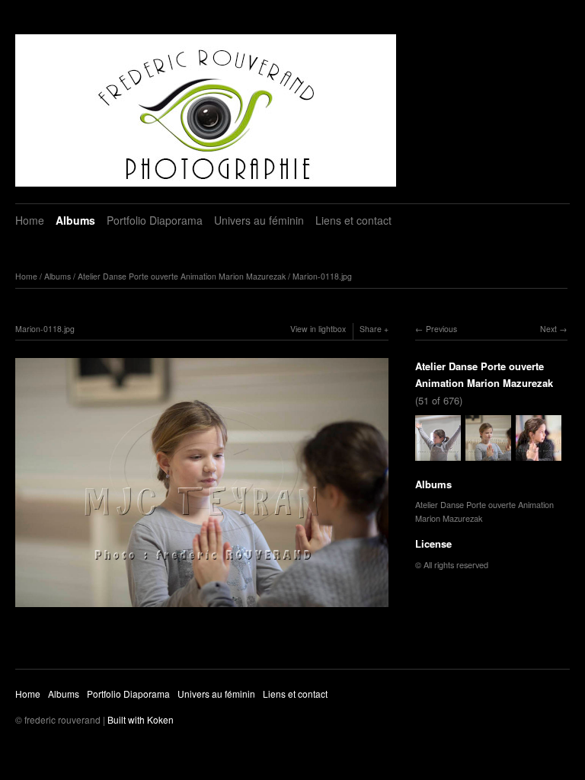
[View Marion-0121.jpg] (538, 453)
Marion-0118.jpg (322, 276)
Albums (75, 220)
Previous (441, 328)
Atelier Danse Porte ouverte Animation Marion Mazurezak (182, 276)
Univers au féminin (259, 220)
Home (29, 220)
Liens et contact (353, 220)
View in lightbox (318, 328)
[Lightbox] (201, 608)
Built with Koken (140, 719)
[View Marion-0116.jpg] (438, 453)
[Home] (205, 110)
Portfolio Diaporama (155, 220)
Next (548, 328)
